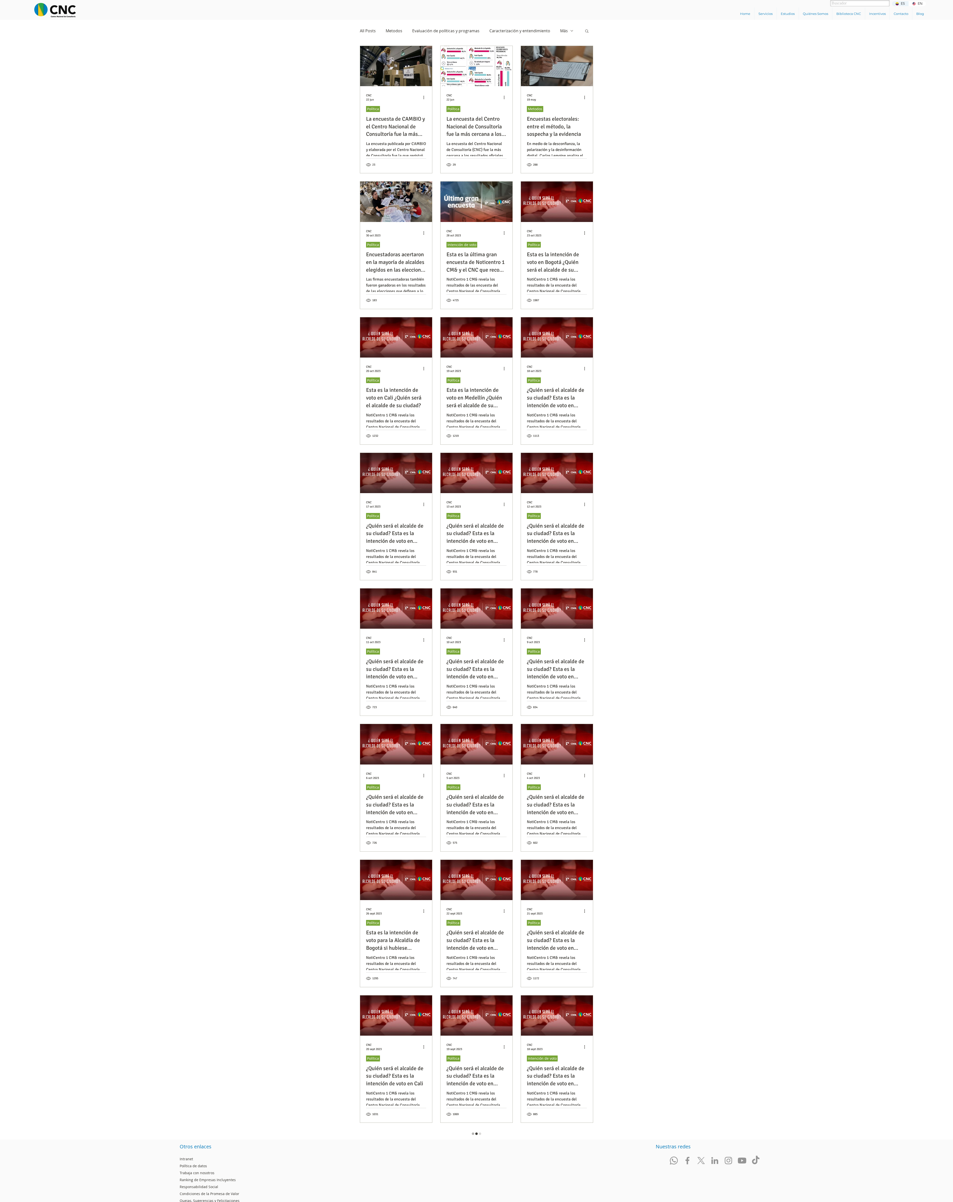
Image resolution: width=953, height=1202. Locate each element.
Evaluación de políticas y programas (445, 31)
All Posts (368, 31)
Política (373, 109)
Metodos (394, 31)
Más (564, 31)
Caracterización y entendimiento (519, 31)
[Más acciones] (425, 97)
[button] (765, 13)
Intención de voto (461, 244)
